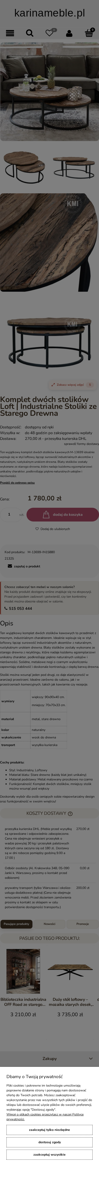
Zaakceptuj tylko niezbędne (49, 1130)
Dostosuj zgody (49, 1142)
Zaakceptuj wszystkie (49, 1154)
